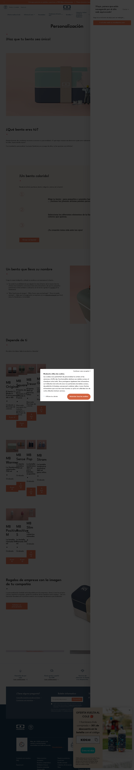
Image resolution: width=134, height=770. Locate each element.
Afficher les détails (52, 396)
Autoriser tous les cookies (79, 396)
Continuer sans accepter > (82, 371)
